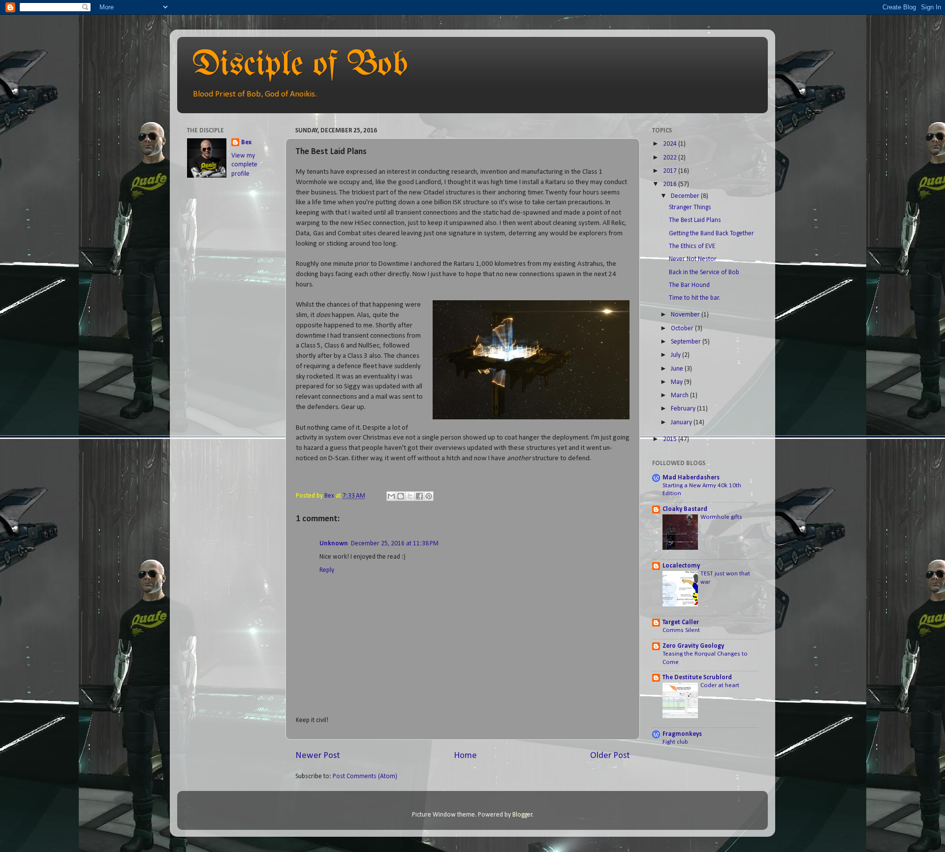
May (677, 382)
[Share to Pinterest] (429, 496)
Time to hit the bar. (694, 298)
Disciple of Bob (300, 66)
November (686, 315)
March (680, 395)
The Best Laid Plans (695, 220)
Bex (246, 142)
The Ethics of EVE (692, 246)
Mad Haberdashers (691, 477)
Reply (326, 570)
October (683, 328)
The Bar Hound (689, 285)
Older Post (610, 755)
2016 (670, 184)
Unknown (333, 543)
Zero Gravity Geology (693, 646)
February (684, 409)
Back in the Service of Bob (704, 272)
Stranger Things (690, 207)
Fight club (675, 742)
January (682, 422)
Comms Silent (681, 630)
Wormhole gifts (721, 517)
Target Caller (680, 622)
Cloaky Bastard (684, 509)
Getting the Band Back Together (711, 233)
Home (465, 755)
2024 (670, 144)
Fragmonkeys (682, 734)
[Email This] (391, 496)
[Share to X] (410, 496)
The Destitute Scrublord (697, 677)
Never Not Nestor (693, 259)
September (686, 342)
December (686, 196)
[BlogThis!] (401, 496)
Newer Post (317, 755)
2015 (670, 439)
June (678, 369)
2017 (670, 171)
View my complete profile (244, 165)
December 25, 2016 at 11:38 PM (395, 543)
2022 (670, 158)
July (676, 355)
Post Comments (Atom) (365, 776)
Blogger (522, 815)
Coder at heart (719, 685)
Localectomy (681, 566)
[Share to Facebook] (419, 496)
